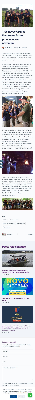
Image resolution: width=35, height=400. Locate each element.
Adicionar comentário (10, 368)
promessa (6, 227)
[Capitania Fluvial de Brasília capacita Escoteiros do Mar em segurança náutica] (17, 258)
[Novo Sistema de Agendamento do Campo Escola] (17, 286)
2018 (5, 220)
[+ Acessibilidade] (1, 167)
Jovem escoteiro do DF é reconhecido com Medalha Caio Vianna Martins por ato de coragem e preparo (16, 328)
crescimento (14, 220)
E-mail (5, 356)
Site (4, 362)
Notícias (24, 47)
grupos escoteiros (8, 223)
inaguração (21, 223)
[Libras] (1, 161)
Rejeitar (21, 396)
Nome (5, 351)
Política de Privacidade (25, 392)
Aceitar (13, 396)
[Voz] (1, 164)
